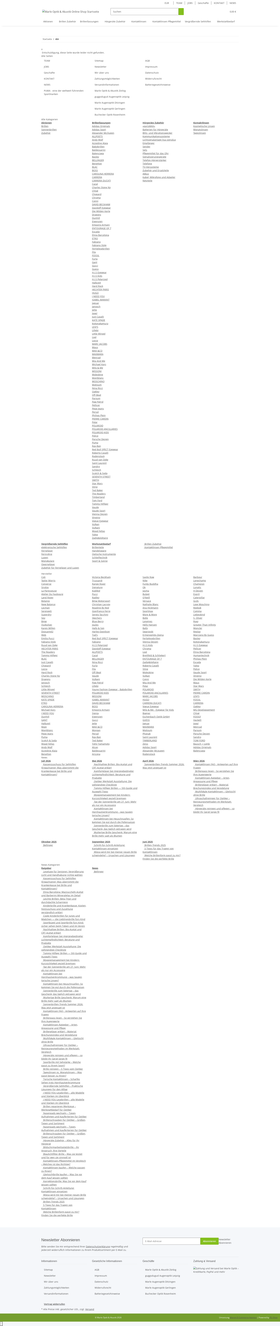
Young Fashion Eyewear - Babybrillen (112, 689)
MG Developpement (204, 709)
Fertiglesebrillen (101, 248)
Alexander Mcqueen (153, 750)
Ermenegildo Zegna (153, 635)
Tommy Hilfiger (100, 503)
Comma (197, 611)
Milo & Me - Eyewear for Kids (158, 709)
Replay (197, 631)
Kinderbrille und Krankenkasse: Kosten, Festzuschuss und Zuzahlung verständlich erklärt (63, 909)
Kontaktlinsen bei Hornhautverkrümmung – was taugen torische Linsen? (112, 812)
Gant (94, 262)
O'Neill (146, 597)
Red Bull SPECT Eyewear (105, 449)
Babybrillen (98, 146)
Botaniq (45, 600)
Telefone (147, 163)
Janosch (96, 306)
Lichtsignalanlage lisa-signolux (159, 139)
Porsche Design (100, 439)
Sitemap (99, 60)
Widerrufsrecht (153, 78)
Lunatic (197, 587)
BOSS (95, 170)
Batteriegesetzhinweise (157, 84)
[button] (218, 11)
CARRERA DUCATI (101, 180)
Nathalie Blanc (150, 604)
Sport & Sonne (100, 560)
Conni (95, 201)
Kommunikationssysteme (156, 136)
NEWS (233, 3)
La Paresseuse (49, 590)
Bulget (146, 594)
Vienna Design (100, 514)
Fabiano (96, 241)
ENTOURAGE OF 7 (101, 228)
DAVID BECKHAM (101, 204)
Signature (97, 587)
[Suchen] (181, 11)
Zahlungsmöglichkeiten (107, 78)
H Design (198, 590)
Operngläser (48, 564)
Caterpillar (199, 597)
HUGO (95, 292)
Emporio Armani (101, 224)
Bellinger (48, 845)
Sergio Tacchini (100, 614)
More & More (150, 614)
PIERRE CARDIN (100, 418)
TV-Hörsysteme (151, 167)
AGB (147, 60)
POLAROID (97, 425)
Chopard (96, 194)
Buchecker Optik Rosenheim (110, 114)
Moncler (197, 628)
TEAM (179, 3)
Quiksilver (46, 624)
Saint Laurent (99, 463)
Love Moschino (201, 604)
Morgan (96, 730)
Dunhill (96, 218)
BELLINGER (98, 160)
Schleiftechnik (99, 557)
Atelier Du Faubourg (52, 594)
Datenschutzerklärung (98, 1246)
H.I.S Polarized (100, 279)
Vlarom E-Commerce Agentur (243, 1317)
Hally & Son (98, 628)
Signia (95, 713)
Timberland (98, 497)
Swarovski (148, 631)
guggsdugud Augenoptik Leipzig (112, 96)
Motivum (97, 384)
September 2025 (101, 841)
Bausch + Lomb (201, 743)
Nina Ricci (97, 388)
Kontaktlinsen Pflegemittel (158, 547)
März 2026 (199, 760)
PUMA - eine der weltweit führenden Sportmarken (64, 92)
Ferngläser (47, 550)
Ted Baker (97, 490)
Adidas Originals (101, 126)
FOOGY (197, 716)
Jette (94, 309)
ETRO (95, 238)
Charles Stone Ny (101, 187)
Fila (94, 252)
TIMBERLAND (150, 740)
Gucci (95, 265)
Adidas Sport (99, 129)
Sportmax (148, 611)
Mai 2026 (97, 760)
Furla (95, 258)
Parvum (96, 398)
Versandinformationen (107, 84)
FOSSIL (95, 255)
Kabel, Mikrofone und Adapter (159, 177)
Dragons (96, 214)
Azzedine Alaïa (100, 143)
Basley (95, 156)
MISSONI (97, 371)
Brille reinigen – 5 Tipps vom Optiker (63, 1068)
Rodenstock (98, 456)
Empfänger (149, 143)
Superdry (46, 614)
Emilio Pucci (47, 638)
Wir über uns (102, 72)
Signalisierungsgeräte (154, 156)
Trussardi (97, 580)
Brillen (44, 126)
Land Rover (47, 597)
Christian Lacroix (101, 604)
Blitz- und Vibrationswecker (157, 132)
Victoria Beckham (101, 577)
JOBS (190, 3)
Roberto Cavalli (100, 452)
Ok (144, 587)
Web (43, 635)
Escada (96, 231)
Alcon (95, 747)
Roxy (195, 621)
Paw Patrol (97, 401)
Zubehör (46, 132)
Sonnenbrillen (49, 129)
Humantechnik (201, 655)
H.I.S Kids (97, 275)
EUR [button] (167, 3)
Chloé (95, 190)
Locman (45, 607)
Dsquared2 (47, 631)
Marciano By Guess (203, 635)
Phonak (147, 733)
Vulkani (96, 527)
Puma (95, 442)
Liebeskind (199, 614)
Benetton (97, 163)
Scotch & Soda (99, 473)
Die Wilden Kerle (101, 211)
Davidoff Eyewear (101, 207)
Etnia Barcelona (100, 235)
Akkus (146, 173)
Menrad (96, 357)
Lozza (95, 340)
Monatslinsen (200, 129)
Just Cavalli (98, 316)
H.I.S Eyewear (99, 272)
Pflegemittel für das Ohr (156, 153)
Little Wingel (98, 333)
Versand (89, 1309)
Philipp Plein (99, 415)
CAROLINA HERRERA (103, 173)
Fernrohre (46, 554)
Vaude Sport (98, 510)
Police (95, 435)
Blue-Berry (98, 621)
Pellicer (96, 405)
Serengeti (46, 611)
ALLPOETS (97, 136)
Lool (94, 337)
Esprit (196, 594)
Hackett (197, 720)
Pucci (95, 594)
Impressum (151, 66)
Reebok (197, 607)
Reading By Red (100, 607)
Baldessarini (98, 150)
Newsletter (100, 66)
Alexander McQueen (103, 132)
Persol (95, 412)
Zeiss (145, 743)
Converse (46, 583)
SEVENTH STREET (101, 476)
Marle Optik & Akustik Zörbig (110, 90)
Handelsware (99, 550)
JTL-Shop (273, 1317)
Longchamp (199, 580)
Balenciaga (98, 153)
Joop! (94, 313)
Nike (145, 580)
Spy (43, 617)
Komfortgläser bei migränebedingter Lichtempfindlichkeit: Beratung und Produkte (113, 774)
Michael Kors (99, 364)
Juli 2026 (46, 760)
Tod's (95, 635)
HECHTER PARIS (100, 289)
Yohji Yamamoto (101, 743)
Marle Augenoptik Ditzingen (110, 102)
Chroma (96, 197)
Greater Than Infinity (204, 624)
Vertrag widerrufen (54, 1304)
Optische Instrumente (104, 554)
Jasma (146, 590)
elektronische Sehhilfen (54, 547)
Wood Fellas (98, 531)
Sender (146, 146)
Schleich (96, 469)
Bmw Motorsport (101, 600)
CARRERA (97, 177)
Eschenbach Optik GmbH (156, 716)
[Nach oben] (1, 1324)
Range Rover (99, 583)
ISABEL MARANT (101, 299)
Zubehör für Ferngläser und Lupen (60, 567)
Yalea (95, 534)
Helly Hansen (150, 624)
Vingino (96, 517)
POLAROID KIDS (100, 432)
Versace (147, 600)
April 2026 (148, 760)
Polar (95, 422)
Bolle (145, 617)
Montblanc (98, 378)
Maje (44, 726)
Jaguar (95, 303)
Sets (145, 150)
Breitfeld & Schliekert (154, 655)
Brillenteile (98, 547)
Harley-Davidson (101, 631)
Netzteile (147, 180)
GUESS (146, 720)
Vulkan (95, 524)
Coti (43, 577)
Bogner (146, 713)
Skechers (97, 617)
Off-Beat (96, 395)
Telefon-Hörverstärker (154, 160)
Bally (145, 628)
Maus (95, 347)
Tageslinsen (199, 132)
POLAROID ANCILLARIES (105, 429)
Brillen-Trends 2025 (155, 845)
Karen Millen (48, 628)
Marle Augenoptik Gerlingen (110, 108)
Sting (95, 486)
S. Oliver (197, 617)
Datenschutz (152, 72)
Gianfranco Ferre (101, 611)
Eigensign (97, 221)
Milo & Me (97, 367)
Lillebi (95, 330)
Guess (95, 269)
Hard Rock (97, 286)
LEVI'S (95, 326)
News (95, 868)
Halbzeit (96, 282)
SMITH (95, 480)
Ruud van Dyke (100, 459)
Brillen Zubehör (153, 543)
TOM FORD (199, 740)
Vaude (95, 507)
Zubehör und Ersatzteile (156, 170)
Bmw (44, 621)
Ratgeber (46, 868)
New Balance (48, 604)
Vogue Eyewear (100, 520)
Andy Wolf (97, 139)
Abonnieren (209, 1241)
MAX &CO (97, 350)
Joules (95, 624)
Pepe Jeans (98, 408)
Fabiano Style (99, 245)
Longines (147, 621)
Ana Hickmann (150, 607)
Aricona (96, 754)
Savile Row (148, 577)
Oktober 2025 (49, 841)
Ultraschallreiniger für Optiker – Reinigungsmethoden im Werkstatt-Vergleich (212, 802)
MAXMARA (97, 354)
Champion (198, 583)
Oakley (95, 391)
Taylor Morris (48, 580)
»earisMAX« (149, 126)
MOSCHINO (98, 381)
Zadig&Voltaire (100, 537)
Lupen (44, 557)
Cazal (95, 184)
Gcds (196, 600)
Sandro (96, 466)
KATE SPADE (98, 320)
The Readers (99, 493)
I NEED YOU (98, 296)
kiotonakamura (100, 323)
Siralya (45, 587)
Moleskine (97, 374)
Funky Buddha (150, 583)
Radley (95, 597)
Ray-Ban (96, 446)
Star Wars (97, 483)
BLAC (95, 167)
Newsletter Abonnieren (225, 1241)
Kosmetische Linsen (204, 126)
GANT (44, 720)
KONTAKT (219, 3)
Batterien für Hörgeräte (155, 129)
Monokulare (47, 560)
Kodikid (96, 590)
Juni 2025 (148, 841)
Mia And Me (98, 360)
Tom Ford (97, 500)
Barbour (197, 577)
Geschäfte (203, 3)
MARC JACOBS (99, 343)
